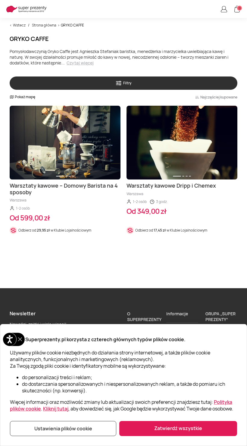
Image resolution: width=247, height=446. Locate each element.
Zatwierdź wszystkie (178, 428)
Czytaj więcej (80, 63)
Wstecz (19, 25)
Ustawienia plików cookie (63, 428)
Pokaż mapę (25, 97)
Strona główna (44, 25)
